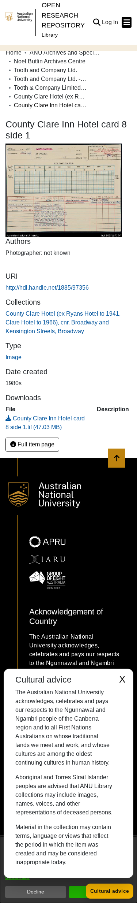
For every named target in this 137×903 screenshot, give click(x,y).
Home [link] (14, 52)
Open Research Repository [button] (63, 15)
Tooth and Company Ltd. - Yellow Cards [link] (50, 79)
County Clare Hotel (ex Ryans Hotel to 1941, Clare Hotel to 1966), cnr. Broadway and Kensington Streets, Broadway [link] (50, 96)
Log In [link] (110, 22)
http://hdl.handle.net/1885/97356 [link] (47, 288)
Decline (35, 892)
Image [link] (13, 357)
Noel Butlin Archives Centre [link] (49, 61)
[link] (63, 322)
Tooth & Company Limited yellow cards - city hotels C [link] (50, 88)
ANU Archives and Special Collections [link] (66, 52)
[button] (96, 22)
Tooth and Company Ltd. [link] (45, 70)
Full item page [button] (35, 444)
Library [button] (50, 35)
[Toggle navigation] (127, 22)
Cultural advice (109, 891)
